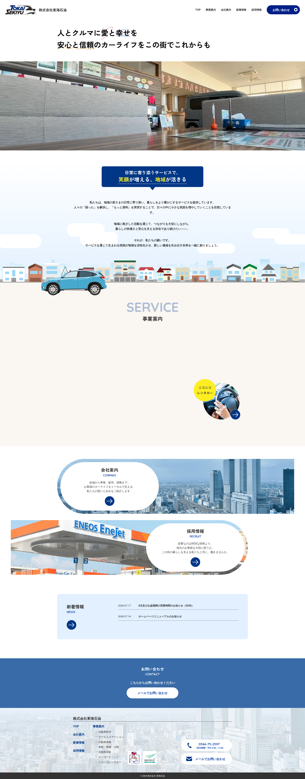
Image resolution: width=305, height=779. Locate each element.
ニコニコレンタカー (109, 762)
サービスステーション (111, 736)
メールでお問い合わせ (152, 693)
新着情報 (241, 9)
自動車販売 (104, 731)
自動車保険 (104, 742)
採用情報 (256, 9)
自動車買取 (104, 752)
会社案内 (226, 9)
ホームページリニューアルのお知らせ (160, 616)
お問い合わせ (281, 10)
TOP (198, 9)
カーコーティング (108, 757)
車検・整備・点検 (108, 746)
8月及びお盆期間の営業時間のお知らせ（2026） (166, 605)
